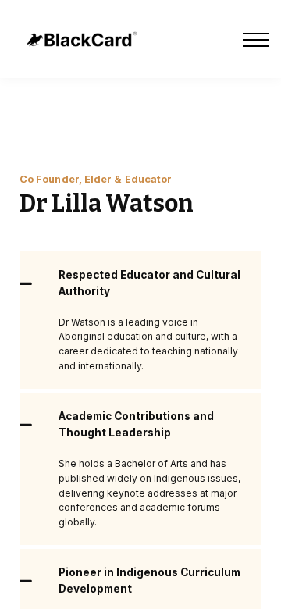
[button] (140, 283)
